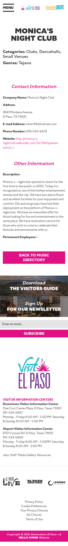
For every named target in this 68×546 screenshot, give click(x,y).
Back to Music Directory (34, 257)
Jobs (6, 455)
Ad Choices (34, 515)
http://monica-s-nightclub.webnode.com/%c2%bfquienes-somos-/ (31, 143)
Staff (13, 455)
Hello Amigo (28, 537)
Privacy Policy (34, 502)
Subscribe (34, 333)
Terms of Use (34, 519)
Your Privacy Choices (34, 510)
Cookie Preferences (34, 506)
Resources (44, 455)
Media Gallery (27, 455)
